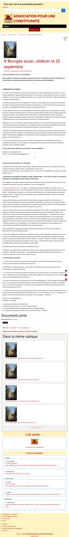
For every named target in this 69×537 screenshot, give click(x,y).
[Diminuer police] (67, 38)
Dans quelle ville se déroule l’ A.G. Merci (17, 474)
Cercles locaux (12, 34)
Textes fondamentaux (9, 526)
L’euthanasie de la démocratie (34, 447)
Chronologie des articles (10, 516)
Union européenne (23, 328)
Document (4, 319)
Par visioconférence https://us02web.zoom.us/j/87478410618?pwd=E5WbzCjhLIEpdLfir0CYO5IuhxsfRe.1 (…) (32, 464)
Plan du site (6, 518)
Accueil (3, 34)
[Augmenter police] (64, 38)
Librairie (5, 524)
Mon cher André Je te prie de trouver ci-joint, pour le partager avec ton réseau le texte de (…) (27, 485)
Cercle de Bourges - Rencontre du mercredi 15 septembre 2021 (24, 358)
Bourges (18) (22, 34)
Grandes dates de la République (12, 528)
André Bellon (28, 71)
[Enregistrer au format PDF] (65, 40)
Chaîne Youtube (34, 29)
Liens (4, 520)
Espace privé (34, 536)
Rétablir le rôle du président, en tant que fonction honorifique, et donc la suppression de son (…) (33, 494)
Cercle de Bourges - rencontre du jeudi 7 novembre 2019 (22, 401)
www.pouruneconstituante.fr (11, 188)
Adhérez (5, 7)
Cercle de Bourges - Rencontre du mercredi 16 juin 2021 (22, 380)
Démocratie (13, 328)
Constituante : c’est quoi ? (10, 514)
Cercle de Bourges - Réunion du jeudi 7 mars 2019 (20, 422)
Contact (5, 531)
